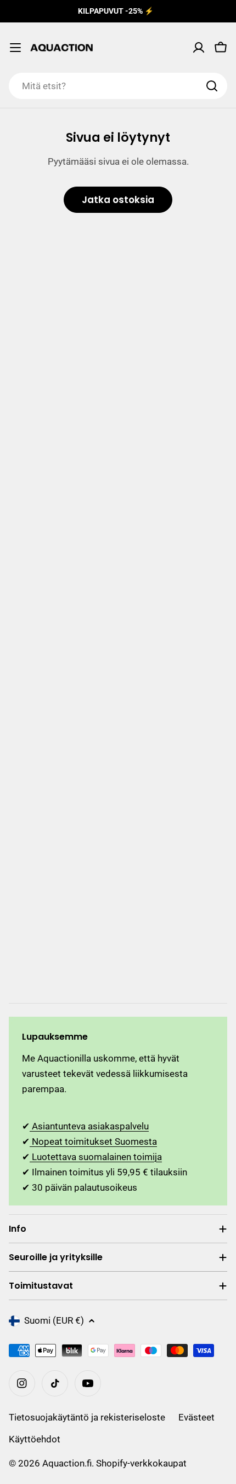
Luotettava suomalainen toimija (96, 1156)
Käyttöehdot (34, 1439)
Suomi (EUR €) (54, 1320)
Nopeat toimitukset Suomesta (93, 1141)
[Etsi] (211, 85)
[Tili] (198, 47)
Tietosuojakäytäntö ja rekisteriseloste (87, 1417)
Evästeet (196, 1417)
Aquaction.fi (67, 1463)
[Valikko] (15, 47)
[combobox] (118, 86)
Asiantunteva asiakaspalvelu (89, 1126)
